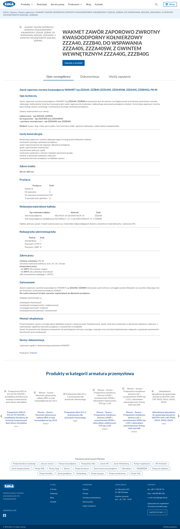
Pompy (85, 493)
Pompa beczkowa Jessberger (24, 463)
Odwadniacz (127, 468)
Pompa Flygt (54, 468)
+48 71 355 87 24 (157, 489)
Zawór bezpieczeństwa (21, 468)
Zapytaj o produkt (74, 62)
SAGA (6, 12)
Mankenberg (81, 473)
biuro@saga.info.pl (160, 497)
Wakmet (33, 353)
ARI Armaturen (161, 463)
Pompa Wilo (136, 473)
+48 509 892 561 (158, 493)
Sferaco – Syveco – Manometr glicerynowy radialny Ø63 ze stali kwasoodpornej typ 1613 (46, 416)
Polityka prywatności (170, 527)
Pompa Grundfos (46, 473)
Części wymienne (89, 506)
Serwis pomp (57, 4)
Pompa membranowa (117, 473)
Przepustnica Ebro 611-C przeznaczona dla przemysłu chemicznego (75, 415)
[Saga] (9, 4)
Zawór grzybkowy (65, 473)
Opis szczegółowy (58, 77)
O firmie (53, 489)
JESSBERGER (142, 468)
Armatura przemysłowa (92, 497)
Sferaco (67, 468)
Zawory (13, 12)
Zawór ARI (104, 463)
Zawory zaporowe (26, 12)
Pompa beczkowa (82, 468)
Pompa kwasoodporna (67, 463)
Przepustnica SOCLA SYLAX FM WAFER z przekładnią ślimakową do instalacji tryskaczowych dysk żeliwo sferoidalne (16, 417)
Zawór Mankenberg (121, 463)
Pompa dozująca (97, 473)
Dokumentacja (89, 77)
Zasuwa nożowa (47, 463)
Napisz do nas (156, 512)
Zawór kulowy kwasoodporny (105, 468)
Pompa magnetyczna (142, 463)
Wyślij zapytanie (120, 77)
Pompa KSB (39, 468)
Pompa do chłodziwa (160, 468)
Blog (88, 4)
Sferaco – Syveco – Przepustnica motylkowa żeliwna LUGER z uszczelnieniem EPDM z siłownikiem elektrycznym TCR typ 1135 (104, 419)
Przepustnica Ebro (88, 463)
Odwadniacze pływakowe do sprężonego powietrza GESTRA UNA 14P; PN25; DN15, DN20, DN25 (163, 416)
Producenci (73, 4)
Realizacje (42, 4)
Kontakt (99, 4)
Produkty (25, 4)
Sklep (172, 4)
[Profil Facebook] (4, 515)
